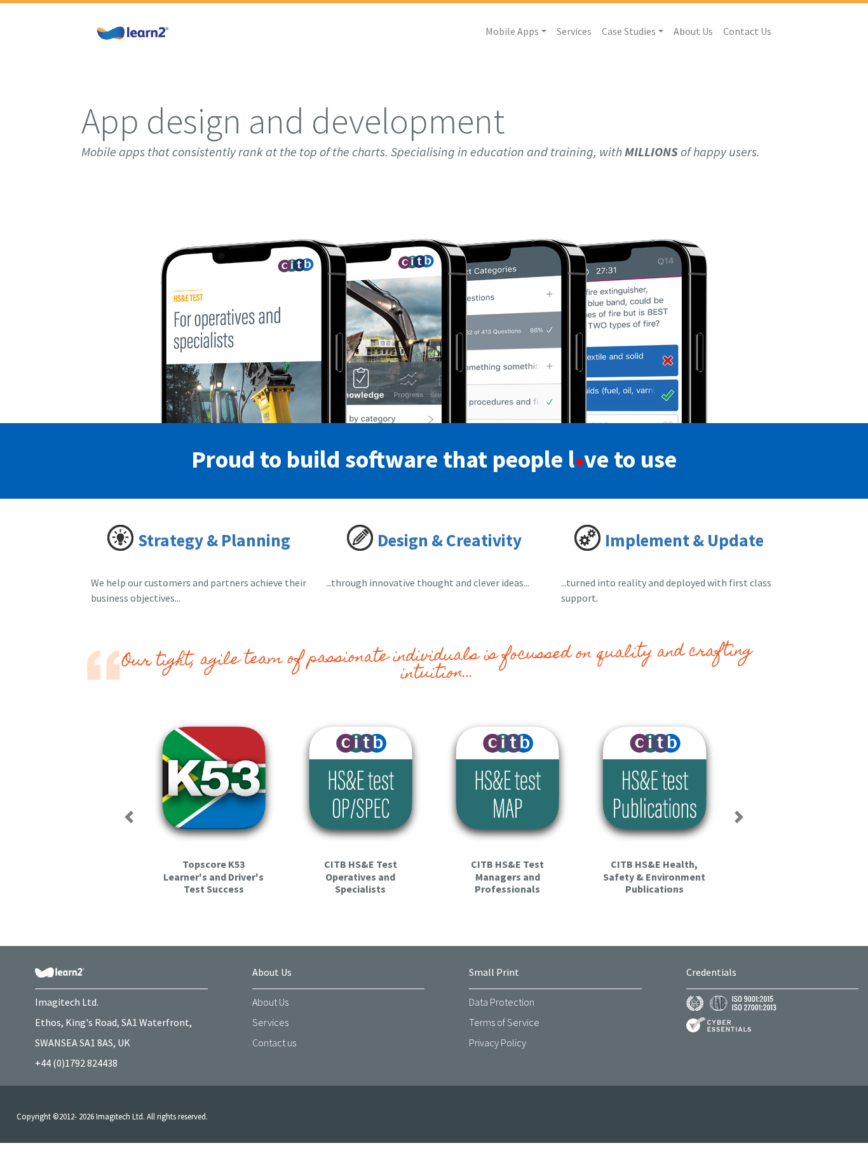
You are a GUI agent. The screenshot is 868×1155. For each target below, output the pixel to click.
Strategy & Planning (214, 540)
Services (574, 31)
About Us (693, 31)
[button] (129, 817)
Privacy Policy (497, 1042)
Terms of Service (504, 1022)
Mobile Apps (512, 31)
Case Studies (629, 31)
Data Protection (501, 1002)
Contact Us (747, 31)
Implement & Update (684, 540)
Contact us (274, 1042)
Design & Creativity (449, 540)
